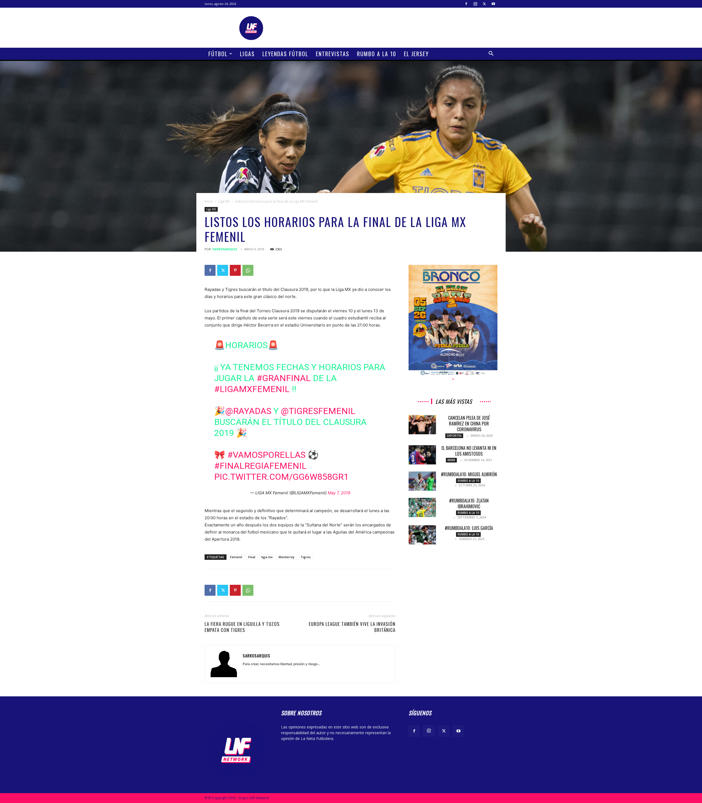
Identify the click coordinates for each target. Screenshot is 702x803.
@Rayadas (248, 411)
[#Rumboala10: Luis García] (422, 534)
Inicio (209, 201)
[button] (490, 54)
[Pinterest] (235, 270)
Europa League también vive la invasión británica (352, 627)
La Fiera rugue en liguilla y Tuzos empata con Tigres (242, 627)
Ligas (247, 54)
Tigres (306, 557)
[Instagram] (475, 4)
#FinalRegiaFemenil (260, 466)
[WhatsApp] (247, 270)
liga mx (267, 557)
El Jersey (416, 54)
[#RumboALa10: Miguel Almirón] (422, 481)
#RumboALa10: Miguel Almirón (469, 474)
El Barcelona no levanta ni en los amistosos (468, 451)
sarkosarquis (224, 249)
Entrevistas (332, 54)
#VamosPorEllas (266, 455)
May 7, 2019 (339, 492)
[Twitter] (484, 4)
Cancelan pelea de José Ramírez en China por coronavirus (469, 424)
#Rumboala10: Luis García (469, 528)
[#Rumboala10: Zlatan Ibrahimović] (422, 507)
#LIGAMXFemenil (252, 389)
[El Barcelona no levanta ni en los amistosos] (422, 454)
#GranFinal (284, 378)
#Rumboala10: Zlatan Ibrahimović (469, 503)
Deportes (454, 436)
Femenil (236, 557)
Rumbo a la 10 (376, 54)
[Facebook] (466, 4)
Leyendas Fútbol (285, 54)
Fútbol (218, 54)
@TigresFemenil (318, 411)
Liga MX (224, 201)
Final (251, 557)
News (451, 460)
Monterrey (287, 557)
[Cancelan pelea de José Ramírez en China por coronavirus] (422, 424)
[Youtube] (493, 4)
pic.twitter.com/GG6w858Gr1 (281, 477)
